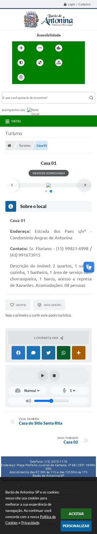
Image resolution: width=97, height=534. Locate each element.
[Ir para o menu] (48, 77)
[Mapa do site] (59, 62)
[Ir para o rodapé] (72, 77)
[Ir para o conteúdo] (36, 77)
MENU (16, 121)
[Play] (42, 375)
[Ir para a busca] (60, 77)
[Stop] (54, 375)
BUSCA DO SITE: (18, 89)
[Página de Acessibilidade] (21, 77)
